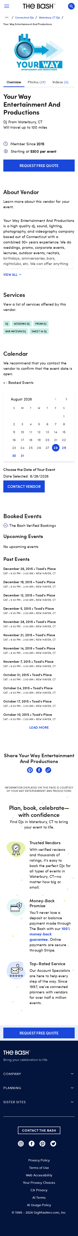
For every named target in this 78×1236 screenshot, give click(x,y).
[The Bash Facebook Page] (32, 1144)
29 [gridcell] (64, 447)
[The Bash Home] (39, 6)
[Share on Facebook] (39, 770)
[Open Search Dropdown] (71, 6)
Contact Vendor (24, 486)
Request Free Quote (39, 165)
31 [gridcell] (22, 455)
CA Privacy (39, 1190)
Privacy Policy (39, 1160)
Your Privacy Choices (39, 1182)
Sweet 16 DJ (39, 331)
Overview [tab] (14, 82)
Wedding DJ (22, 323)
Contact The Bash (39, 1130)
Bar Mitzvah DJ (15, 331)
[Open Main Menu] (6, 6)
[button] (39, 53)
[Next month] (66, 399)
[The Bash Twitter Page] (53, 1144)
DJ (6, 323)
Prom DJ (40, 323)
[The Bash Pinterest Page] (42, 1144)
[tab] (36, 82)
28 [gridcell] (56, 447)
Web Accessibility (39, 1175)
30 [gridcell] (14, 455)
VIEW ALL (10, 274)
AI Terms (39, 1197)
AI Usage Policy (39, 1205)
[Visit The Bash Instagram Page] (21, 1144)
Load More (39, 727)
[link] (30, 770)
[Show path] (6, 17)
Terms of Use (39, 1168)
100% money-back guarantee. (50, 934)
